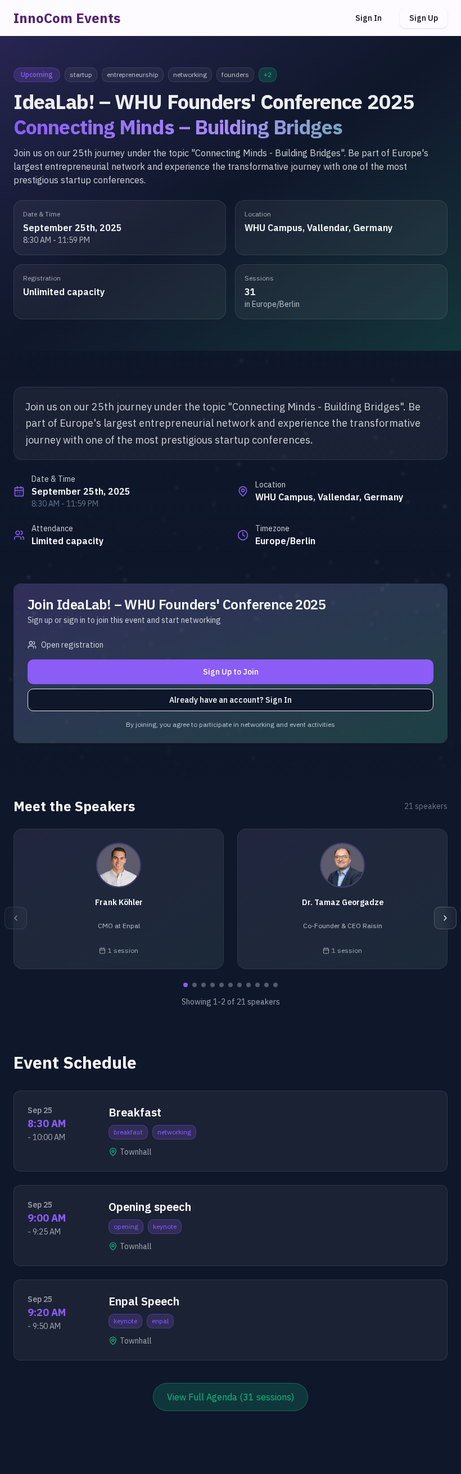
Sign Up (423, 18)
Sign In (368, 18)
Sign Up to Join (231, 672)
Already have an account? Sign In (230, 700)
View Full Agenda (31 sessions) (230, 1397)
